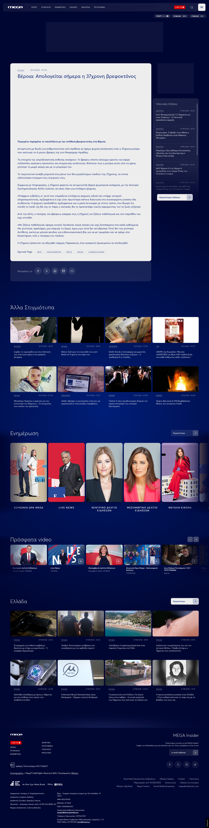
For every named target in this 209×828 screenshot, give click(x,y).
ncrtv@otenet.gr (83, 822)
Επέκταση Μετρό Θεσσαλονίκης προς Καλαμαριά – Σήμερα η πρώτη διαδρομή (79, 695)
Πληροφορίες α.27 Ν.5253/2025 (147, 783)
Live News (66, 507)
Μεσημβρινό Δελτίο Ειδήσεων (101, 568)
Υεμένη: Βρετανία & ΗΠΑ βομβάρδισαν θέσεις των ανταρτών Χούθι (173, 402)
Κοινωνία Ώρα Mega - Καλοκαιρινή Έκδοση (142, 569)
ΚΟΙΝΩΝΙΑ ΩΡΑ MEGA (96, 252)
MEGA (39, 252)
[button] (201, 7)
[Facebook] (38, 271)
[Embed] (72, 271)
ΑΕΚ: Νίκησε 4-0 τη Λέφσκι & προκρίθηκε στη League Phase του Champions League (171, 171)
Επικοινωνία (170, 783)
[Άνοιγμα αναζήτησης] (191, 7)
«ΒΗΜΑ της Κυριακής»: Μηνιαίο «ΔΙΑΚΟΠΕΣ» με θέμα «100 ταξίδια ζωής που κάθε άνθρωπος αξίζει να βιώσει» (174, 354)
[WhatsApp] (55, 271)
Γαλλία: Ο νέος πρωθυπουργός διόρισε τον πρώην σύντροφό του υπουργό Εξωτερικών (128, 403)
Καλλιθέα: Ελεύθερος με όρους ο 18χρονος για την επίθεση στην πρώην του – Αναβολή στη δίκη (33, 697)
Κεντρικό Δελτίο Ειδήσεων (25, 568)
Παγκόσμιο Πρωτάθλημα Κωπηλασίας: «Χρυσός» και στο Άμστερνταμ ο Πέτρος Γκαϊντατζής (173, 153)
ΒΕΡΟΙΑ (69, 252)
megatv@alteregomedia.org (67, 812)
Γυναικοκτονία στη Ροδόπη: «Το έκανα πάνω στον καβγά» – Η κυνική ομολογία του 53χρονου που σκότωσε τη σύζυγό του (128, 697)
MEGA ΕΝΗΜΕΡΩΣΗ (54, 252)
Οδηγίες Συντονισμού (189, 783)
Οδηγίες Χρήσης (167, 779)
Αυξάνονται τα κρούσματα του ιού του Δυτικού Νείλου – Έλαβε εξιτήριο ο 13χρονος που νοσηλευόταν (173, 648)
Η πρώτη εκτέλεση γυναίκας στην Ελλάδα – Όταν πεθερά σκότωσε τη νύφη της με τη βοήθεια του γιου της (175, 697)
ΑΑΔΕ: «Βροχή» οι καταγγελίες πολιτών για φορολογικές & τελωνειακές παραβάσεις (80, 402)
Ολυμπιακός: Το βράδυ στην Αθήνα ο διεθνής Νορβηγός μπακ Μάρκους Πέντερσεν (172, 135)
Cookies (181, 779)
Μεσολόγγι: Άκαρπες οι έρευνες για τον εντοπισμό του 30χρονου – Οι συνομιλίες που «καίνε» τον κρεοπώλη (32, 403)
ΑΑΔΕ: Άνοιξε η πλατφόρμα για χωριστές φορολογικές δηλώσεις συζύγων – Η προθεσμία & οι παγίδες (127, 354)
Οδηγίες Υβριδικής (124, 786)
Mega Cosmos (143, 786)
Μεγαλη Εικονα (180, 507)
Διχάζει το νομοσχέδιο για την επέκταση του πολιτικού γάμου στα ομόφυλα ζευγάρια (32, 354)
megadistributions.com (189, 786)
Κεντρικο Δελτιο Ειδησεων (104, 509)
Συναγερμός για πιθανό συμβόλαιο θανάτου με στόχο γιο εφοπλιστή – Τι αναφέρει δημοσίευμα (31, 648)
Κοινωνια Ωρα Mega (28, 507)
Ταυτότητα (194, 779)
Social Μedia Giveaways (164, 786)
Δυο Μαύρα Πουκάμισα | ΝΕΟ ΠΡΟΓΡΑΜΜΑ (177, 569)
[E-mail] (63, 271)
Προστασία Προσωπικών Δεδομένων (139, 779)
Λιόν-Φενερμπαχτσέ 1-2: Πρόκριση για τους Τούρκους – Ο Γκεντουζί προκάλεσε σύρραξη (173, 117)
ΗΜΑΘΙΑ (80, 252)
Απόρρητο (207, 823)
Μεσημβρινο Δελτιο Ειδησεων (142, 509)
